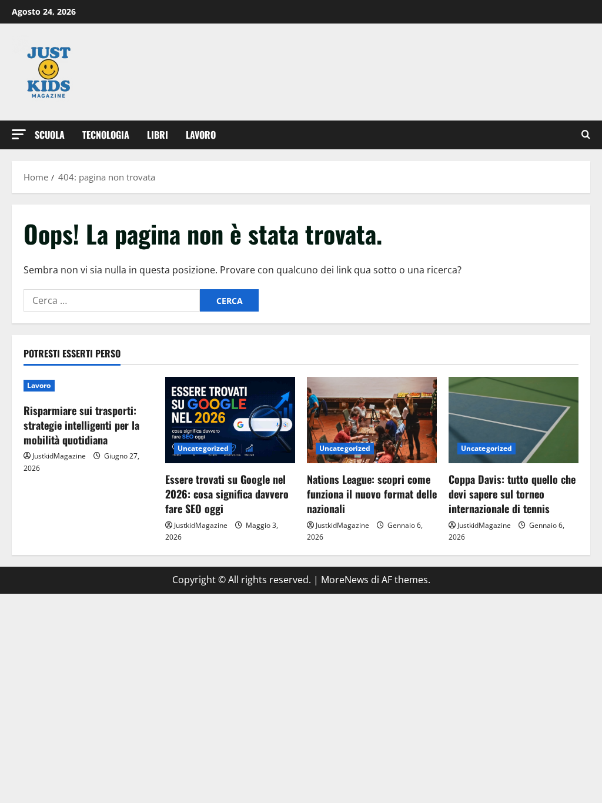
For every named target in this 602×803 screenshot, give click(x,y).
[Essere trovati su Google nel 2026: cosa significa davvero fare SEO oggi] (230, 420)
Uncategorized (203, 448)
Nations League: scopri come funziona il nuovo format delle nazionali (372, 493)
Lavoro (201, 135)
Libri (157, 135)
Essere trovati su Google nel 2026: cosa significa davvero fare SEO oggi (227, 493)
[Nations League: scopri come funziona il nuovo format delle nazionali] (372, 420)
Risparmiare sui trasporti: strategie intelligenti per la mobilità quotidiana (81, 425)
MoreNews (345, 579)
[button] (19, 134)
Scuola (50, 135)
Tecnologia (105, 135)
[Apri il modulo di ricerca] (585, 135)
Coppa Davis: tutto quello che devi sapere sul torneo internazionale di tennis (512, 493)
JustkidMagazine (59, 456)
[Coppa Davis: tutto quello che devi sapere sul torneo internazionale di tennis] (513, 420)
